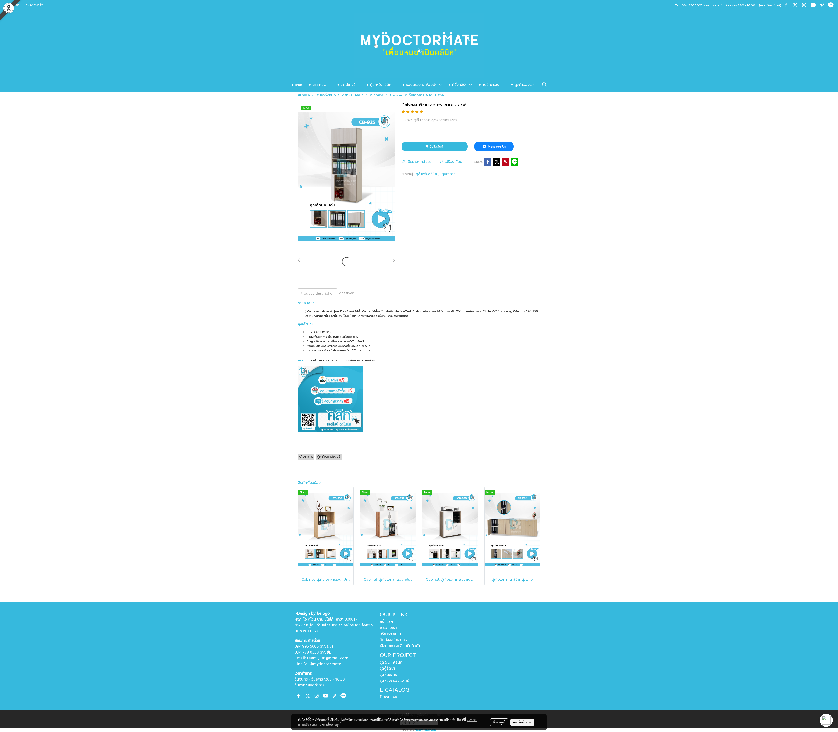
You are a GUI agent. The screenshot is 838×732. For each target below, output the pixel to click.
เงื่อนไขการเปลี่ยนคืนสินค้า (400, 646)
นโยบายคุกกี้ (333, 724)
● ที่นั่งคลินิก (459, 84)
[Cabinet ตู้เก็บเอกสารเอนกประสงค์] (346, 177)
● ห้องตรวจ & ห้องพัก (420, 84)
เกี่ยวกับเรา (388, 628)
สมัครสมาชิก (35, 5)
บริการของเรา (390, 634)
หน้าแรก (386, 622)
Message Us (496, 146)
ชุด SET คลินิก (391, 662)
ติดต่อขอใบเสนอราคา (396, 640)
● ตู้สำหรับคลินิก (379, 84)
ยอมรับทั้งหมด (522, 722)
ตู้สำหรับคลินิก (427, 174)
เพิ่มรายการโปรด (418, 161)
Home (297, 84)
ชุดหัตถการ (388, 674)
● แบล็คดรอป (490, 84)
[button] (544, 85)
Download (389, 697)
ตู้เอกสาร (448, 174)
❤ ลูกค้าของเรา (522, 84)
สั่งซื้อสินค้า (436, 146)
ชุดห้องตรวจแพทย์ (394, 681)
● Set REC (318, 84)
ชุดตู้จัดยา (387, 668)
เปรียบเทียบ (452, 161)
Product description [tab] (317, 293)
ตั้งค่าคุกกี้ (499, 722)
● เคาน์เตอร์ (347, 84)
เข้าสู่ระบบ (12, 5)
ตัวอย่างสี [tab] (346, 293)
